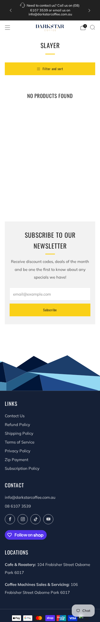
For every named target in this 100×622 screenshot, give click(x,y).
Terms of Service (19, 442)
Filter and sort (53, 68)
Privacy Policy (17, 450)
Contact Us (15, 415)
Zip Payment (16, 459)
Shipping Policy (19, 433)
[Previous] (10, 10)
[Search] (92, 27)
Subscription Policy (22, 468)
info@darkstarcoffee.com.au (30, 497)
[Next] (89, 10)
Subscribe (50, 310)
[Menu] (7, 27)
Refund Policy (17, 424)
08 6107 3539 (18, 506)
